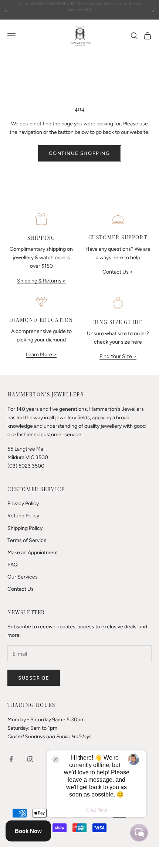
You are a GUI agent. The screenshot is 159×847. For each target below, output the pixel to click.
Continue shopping (79, 153)
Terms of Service (27, 540)
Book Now (28, 831)
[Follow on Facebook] (11, 759)
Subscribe (33, 678)
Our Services (22, 577)
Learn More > (41, 354)
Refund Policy (23, 516)
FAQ (12, 565)
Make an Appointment (32, 552)
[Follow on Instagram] (30, 759)
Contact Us (20, 589)
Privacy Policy (23, 503)
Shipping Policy (25, 528)
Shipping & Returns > (41, 281)
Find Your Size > (117, 356)
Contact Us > (117, 272)
